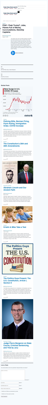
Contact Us (20, 10)
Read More (5, 139)
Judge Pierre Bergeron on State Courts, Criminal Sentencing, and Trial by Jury (17, 345)
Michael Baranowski (7, 35)
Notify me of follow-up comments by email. (10, 391)
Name (20, 382)
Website (20, 388)
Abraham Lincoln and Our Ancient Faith (14, 188)
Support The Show (21, 8)
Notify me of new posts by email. (8, 393)
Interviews (5, 185)
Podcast (5, 119)
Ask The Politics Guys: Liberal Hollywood (8, 69)
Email (20, 385)
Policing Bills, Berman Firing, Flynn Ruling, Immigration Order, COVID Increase (16, 123)
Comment (27, 379)
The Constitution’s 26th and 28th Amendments (15, 144)
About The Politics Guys (22, 6)
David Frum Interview (4, 75)
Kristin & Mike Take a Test (14, 227)
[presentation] (17, 101)
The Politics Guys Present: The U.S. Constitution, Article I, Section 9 (17, 280)
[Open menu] (19, 12)
